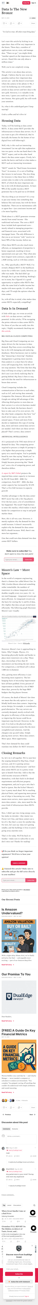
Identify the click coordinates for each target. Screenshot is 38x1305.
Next (31, 1115)
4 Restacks (24, 1100)
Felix (8, 316)
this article (6, 331)
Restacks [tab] (15, 1129)
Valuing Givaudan (8, 1216)
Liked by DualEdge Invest (15, 1150)
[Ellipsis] (35, 1147)
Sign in (34, 3)
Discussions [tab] (17, 1205)
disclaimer (27, 889)
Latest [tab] (9, 1205)
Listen (34, 18)
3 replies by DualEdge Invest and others (21, 1162)
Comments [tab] (6, 1129)
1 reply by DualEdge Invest (17, 1186)
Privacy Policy (25, 1290)
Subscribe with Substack (20, 1282)
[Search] (34, 1205)
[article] (19, 1216)
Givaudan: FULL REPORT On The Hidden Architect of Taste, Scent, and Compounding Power (14, 1229)
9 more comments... (8, 1195)
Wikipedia (26, 643)
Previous (8, 1115)
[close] (32, 1245)
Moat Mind (10, 1169)
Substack (9, 1301)
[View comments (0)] (11, 1221)
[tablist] (10, 1129)
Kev (7, 1148)
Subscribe (26, 3)
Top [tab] (4, 1205)
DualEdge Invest (7, 916)
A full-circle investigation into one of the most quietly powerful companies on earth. (13, 1235)
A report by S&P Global (11, 473)
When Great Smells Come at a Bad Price (14, 1212)
